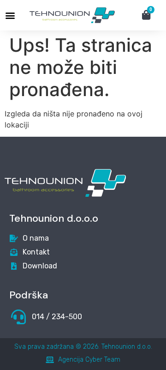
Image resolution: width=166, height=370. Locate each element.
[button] (10, 15)
